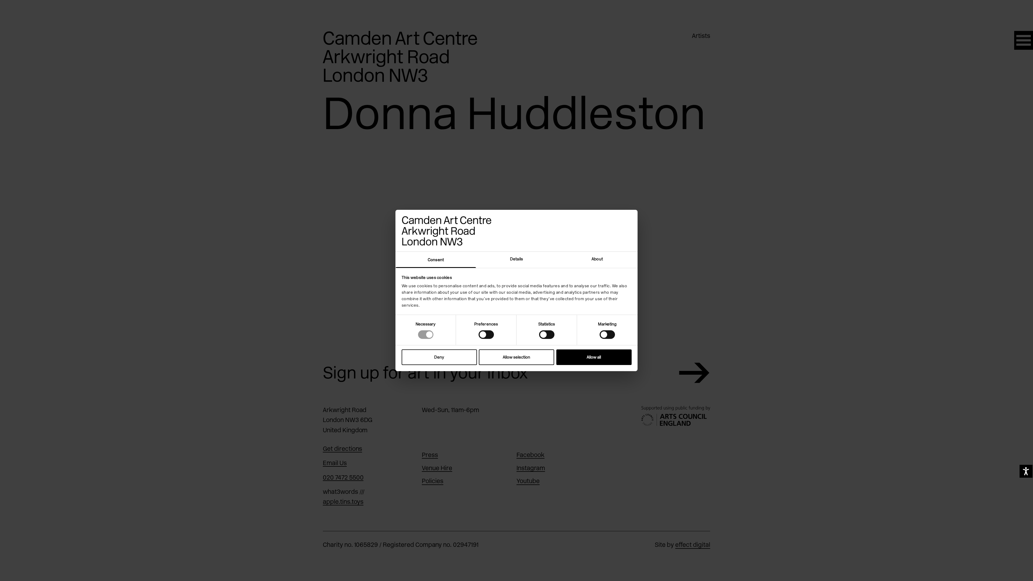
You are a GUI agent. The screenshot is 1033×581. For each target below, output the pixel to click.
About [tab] (597, 259)
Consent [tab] (436, 259)
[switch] (486, 334)
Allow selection (516, 357)
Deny (439, 357)
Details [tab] (516, 259)
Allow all (594, 357)
